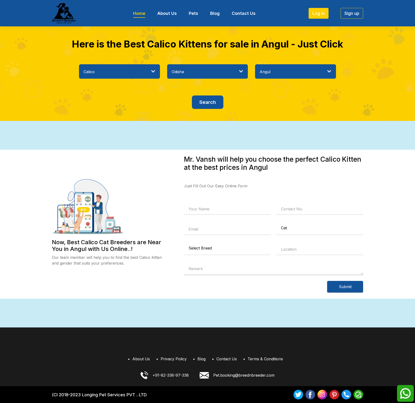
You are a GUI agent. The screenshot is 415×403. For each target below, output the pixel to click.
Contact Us (244, 13)
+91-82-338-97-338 (171, 375)
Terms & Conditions (265, 358)
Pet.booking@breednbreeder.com (244, 375)
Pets (193, 13)
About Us (167, 13)
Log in (318, 13)
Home (139, 13)
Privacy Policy (174, 358)
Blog (215, 13)
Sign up (351, 13)
